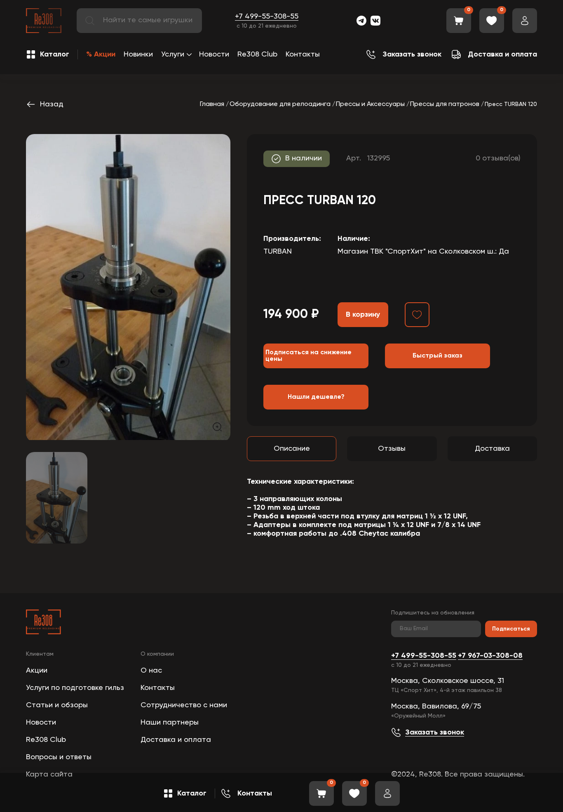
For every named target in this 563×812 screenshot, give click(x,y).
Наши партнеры (170, 722)
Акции (36, 670)
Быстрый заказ (437, 356)
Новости (214, 54)
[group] (128, 287)
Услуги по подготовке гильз (75, 688)
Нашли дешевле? (316, 397)
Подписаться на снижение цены (308, 355)
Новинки (138, 54)
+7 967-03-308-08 (490, 655)
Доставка (492, 448)
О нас (151, 670)
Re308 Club (257, 54)
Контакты (303, 54)
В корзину (363, 314)
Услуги (172, 54)
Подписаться (511, 629)
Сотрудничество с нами (184, 705)
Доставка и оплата (176, 740)
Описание (292, 448)
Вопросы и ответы (58, 757)
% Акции (100, 54)
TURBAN (277, 251)
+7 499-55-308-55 (266, 16)
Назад (51, 104)
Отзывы (392, 448)
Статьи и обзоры (57, 705)
